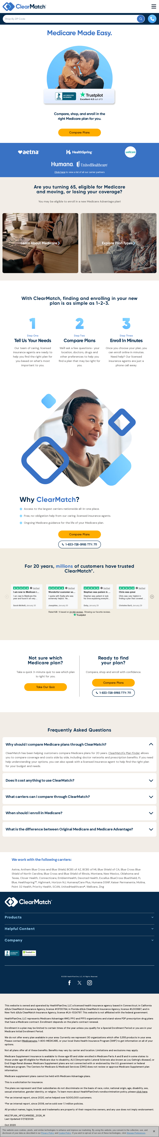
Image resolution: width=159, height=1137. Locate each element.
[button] (79, 744)
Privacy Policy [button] (47, 1133)
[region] (79, 1131)
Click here (60, 172)
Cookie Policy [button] (65, 1133)
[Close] (154, 1131)
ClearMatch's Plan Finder (124, 753)
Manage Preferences (136, 1133)
